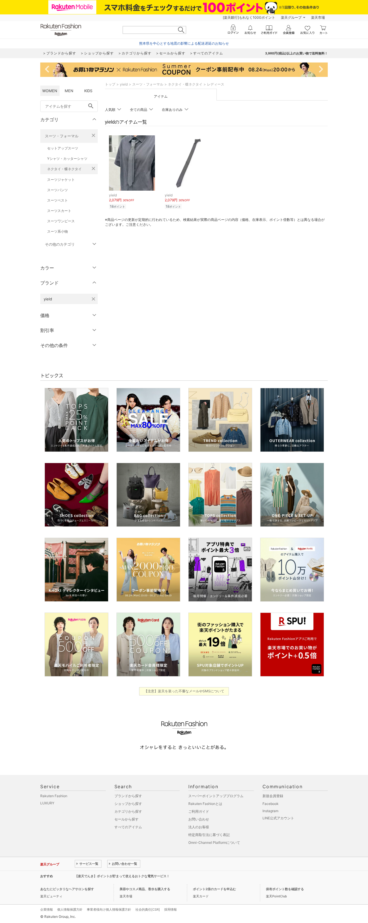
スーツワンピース (61, 221)
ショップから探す (128, 803)
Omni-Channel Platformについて (214, 842)
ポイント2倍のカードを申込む (214, 889)
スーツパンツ (57, 190)
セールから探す (126, 819)
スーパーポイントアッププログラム (216, 796)
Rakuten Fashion (53, 796)
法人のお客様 (198, 827)
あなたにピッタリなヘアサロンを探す (67, 889)
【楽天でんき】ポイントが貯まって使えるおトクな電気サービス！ (122, 876)
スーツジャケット (61, 179)
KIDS (88, 90)
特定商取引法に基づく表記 (209, 835)
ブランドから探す (128, 796)
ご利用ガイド (198, 811)
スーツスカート (59, 211)
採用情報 (170, 909)
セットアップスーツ (62, 148)
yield (124, 84)
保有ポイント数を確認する (285, 889)
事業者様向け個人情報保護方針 (109, 909)
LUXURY (47, 803)
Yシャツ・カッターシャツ (67, 158)
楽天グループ (291, 17)
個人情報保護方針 (70, 909)
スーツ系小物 (57, 231)
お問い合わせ (198, 819)
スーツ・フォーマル (61, 136)
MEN (69, 90)
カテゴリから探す (128, 811)
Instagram (270, 811)
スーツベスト (57, 200)
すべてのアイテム (128, 827)
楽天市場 (318, 17)
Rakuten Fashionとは (205, 803)
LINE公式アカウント (278, 818)
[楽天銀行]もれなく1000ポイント (249, 17)
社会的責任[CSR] (147, 909)
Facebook (270, 803)
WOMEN (49, 90)
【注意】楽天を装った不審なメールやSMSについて (184, 691)
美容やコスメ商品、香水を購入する (145, 889)
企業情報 (46, 909)
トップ (110, 84)
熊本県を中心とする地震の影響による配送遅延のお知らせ (184, 43)
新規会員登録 (272, 796)
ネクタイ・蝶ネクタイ (64, 169)
